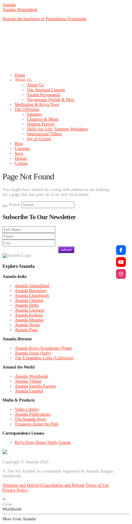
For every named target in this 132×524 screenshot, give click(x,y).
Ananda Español (29, 391)
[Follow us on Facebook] (121, 250)
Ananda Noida (27, 325)
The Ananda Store (30, 419)
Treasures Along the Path (36, 424)
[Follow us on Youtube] (121, 262)
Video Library (27, 409)
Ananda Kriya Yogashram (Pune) (43, 348)
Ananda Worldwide (31, 376)
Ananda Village (28, 381)
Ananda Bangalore (31, 290)
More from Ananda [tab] (19, 519)
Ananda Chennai (29, 300)
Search (14, 204)
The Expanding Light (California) (44, 358)
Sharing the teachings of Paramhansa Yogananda (44, 19)
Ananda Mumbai (29, 320)
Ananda (9, 4)
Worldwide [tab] (11, 509)
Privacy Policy (15, 490)
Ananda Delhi (27, 305)
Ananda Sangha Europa (35, 386)
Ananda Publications (32, 414)
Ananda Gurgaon (29, 310)
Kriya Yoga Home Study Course (43, 442)
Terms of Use (97, 485)
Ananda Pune (26, 330)
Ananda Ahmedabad (19, 9)
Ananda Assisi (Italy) (33, 353)
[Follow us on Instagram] (121, 274)
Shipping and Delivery (22, 485)
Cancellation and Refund (63, 485)
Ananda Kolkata (29, 315)
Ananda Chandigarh (32, 295)
